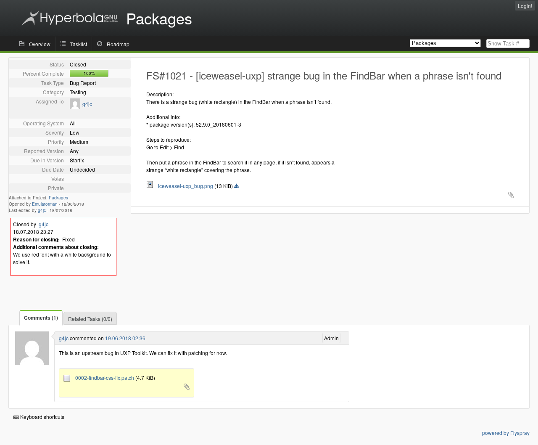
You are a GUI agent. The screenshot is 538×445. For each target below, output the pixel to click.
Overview (39, 44)
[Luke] (75, 106)
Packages (58, 198)
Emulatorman (45, 204)
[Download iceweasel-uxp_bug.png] (236, 186)
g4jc (87, 103)
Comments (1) (41, 317)
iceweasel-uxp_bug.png (183, 185)
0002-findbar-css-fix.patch (102, 377)
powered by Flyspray (506, 432)
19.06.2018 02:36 (125, 338)
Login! (525, 5)
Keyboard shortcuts (41, 416)
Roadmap (118, 44)
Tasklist (78, 44)
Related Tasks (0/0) (90, 318)
